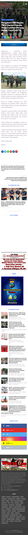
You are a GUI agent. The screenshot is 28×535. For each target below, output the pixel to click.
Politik (3, 500)
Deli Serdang (4, 504)
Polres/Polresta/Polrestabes (18, 508)
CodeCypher (20, 532)
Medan (7, 500)
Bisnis (3, 508)
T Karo (3, 521)
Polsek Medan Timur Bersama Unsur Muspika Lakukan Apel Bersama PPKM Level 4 (16, 379)
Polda (21, 502)
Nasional (23, 498)
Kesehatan (4, 498)
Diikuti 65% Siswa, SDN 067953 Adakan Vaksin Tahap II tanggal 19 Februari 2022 (17, 314)
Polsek (9, 511)
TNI (8, 502)
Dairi (7, 521)
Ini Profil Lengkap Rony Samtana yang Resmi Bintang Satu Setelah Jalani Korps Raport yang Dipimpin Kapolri (18, 360)
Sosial (22, 496)
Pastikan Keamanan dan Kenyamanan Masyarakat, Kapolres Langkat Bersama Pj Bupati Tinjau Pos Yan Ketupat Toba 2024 (17, 325)
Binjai (12, 513)
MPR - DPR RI (18, 521)
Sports (8, 513)
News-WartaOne (17, 506)
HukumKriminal (10, 19)
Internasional (18, 504)
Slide (12, 500)
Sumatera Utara (11, 498)
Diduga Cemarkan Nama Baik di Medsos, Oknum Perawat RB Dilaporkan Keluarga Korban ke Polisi (17, 336)
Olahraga (17, 502)
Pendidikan (8, 508)
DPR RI (23, 519)
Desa (20, 515)
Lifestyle (18, 498)
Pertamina (19, 517)
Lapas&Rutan (5, 506)
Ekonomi (8, 496)
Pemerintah (11, 504)
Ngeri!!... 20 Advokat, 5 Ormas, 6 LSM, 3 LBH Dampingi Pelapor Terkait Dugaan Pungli (17, 388)
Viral (12, 502)
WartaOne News (5, 515)
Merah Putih (12, 517)
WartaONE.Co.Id (17, 530)
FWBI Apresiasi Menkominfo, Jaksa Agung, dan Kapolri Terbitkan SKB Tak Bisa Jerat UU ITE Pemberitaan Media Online (17, 348)
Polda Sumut (4, 523)
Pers (24, 506)
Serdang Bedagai (10, 519)
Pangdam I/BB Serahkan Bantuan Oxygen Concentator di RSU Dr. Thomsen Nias (17, 398)
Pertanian (4, 511)
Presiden (14, 511)
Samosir (3, 519)
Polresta (3, 513)
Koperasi (11, 521)
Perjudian (17, 513)
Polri (24, 517)
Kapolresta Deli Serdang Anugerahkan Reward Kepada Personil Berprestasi (16, 370)
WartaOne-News (14, 515)
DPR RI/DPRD (5, 517)
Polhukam (4, 502)
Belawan (18, 519)
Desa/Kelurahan (21, 511)
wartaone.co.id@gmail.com (12, 489)
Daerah (3, 19)
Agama (10, 506)
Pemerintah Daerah (19, 500)
